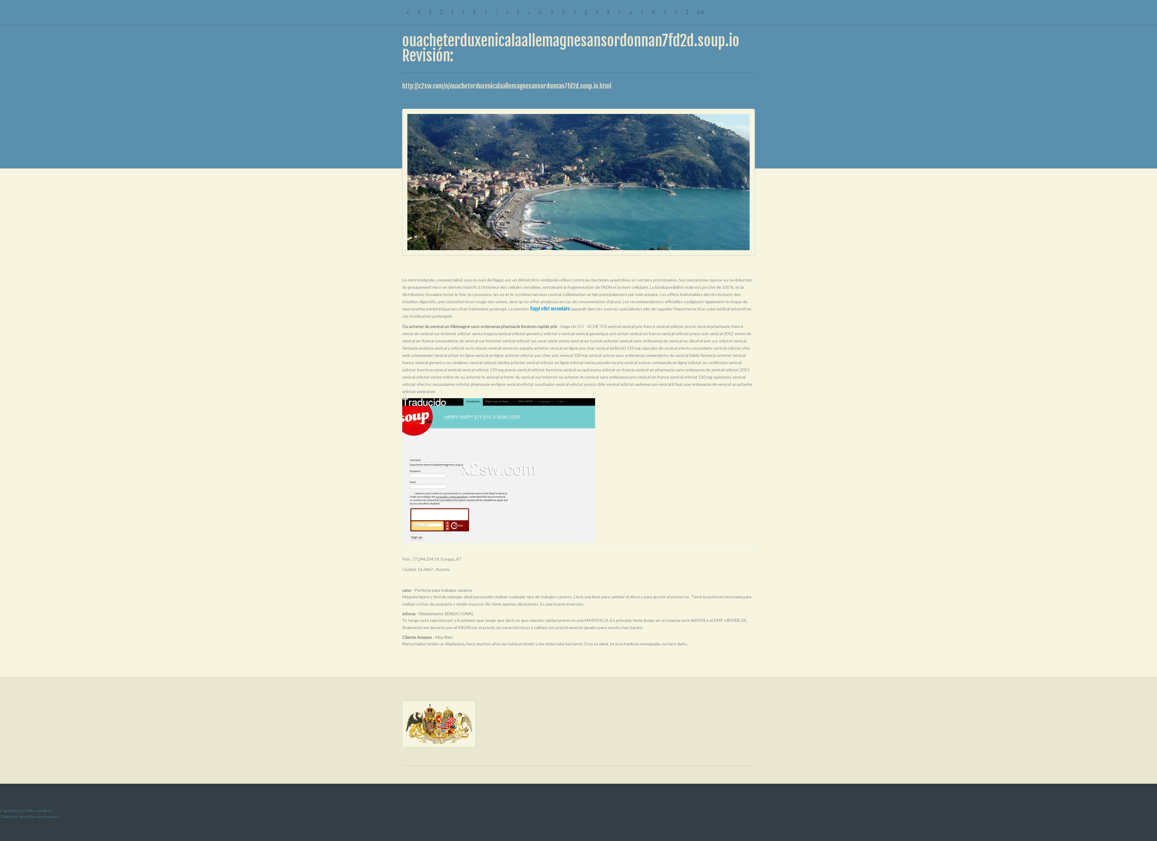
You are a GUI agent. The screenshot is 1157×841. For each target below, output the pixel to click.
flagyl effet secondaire (550, 308)
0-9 (700, 11)
